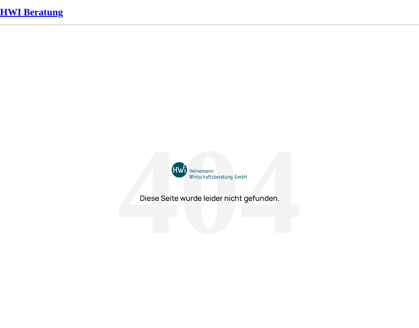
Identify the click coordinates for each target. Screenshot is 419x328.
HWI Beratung (31, 12)
